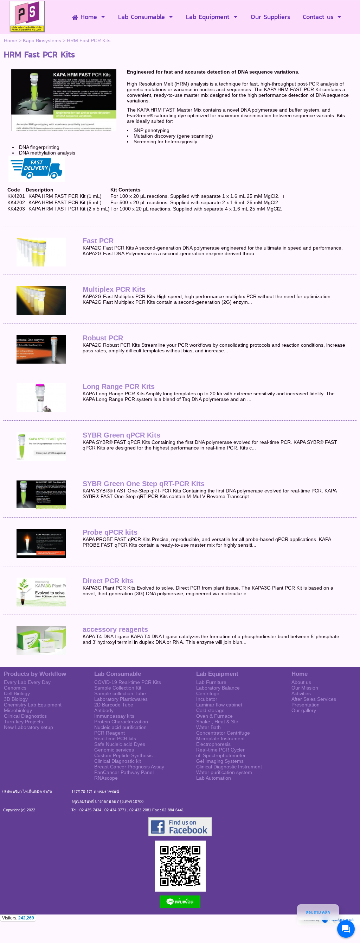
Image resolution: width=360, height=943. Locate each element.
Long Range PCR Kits (119, 386)
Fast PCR (98, 241)
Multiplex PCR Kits (114, 289)
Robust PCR (103, 338)
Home (10, 40)
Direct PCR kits (108, 581)
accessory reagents (115, 629)
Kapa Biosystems (42, 40)
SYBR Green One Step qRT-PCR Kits (144, 484)
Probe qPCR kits (110, 532)
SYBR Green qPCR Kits (121, 435)
